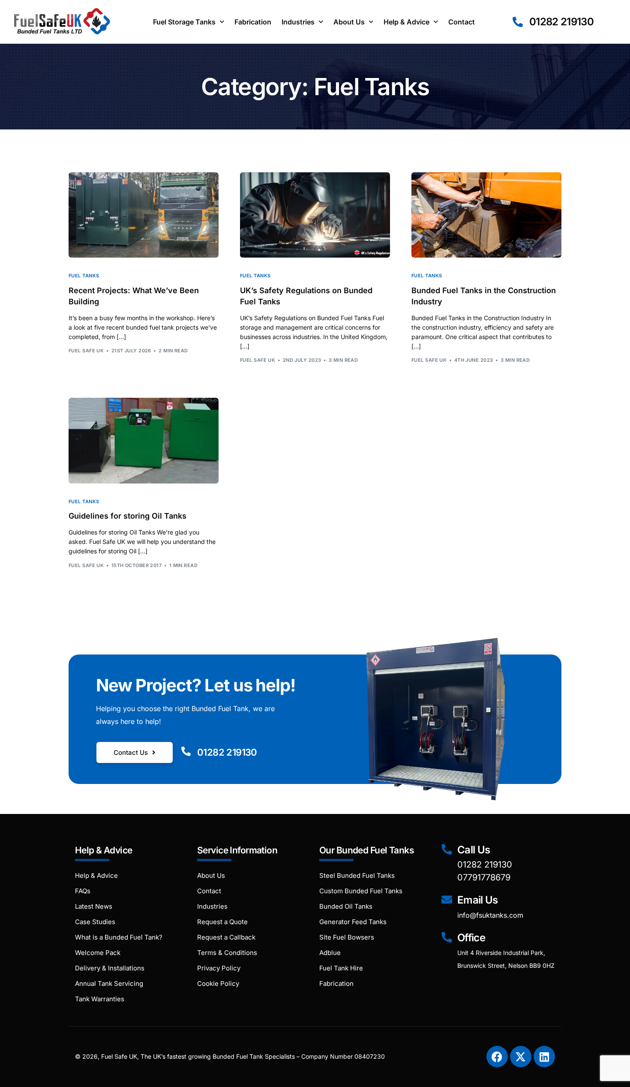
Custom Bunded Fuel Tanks (360, 891)
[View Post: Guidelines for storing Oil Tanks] (144, 440)
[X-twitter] (520, 1056)
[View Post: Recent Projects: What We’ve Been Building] (144, 215)
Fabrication (252, 22)
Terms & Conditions (227, 953)
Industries (298, 22)
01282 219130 (227, 752)
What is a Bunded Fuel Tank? (118, 937)
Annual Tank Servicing (109, 983)
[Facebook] (497, 1056)
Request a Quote (222, 922)
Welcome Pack (97, 953)
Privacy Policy (218, 968)
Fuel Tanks (84, 275)
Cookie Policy (218, 983)
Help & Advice (406, 22)
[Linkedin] (544, 1056)
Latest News (93, 906)
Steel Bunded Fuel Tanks (357, 875)
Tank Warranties (99, 999)
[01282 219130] (186, 751)
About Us (349, 22)
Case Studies (95, 922)
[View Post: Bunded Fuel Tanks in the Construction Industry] (486, 215)
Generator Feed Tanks (353, 922)
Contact (461, 22)
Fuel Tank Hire (341, 968)
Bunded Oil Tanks (345, 906)
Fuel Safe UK (86, 351)
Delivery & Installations (109, 968)
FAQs (82, 891)
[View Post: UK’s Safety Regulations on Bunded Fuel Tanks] (315, 215)
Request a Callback (226, 937)
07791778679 (483, 877)
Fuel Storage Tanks (184, 22)
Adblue (330, 953)
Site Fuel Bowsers (346, 937)
